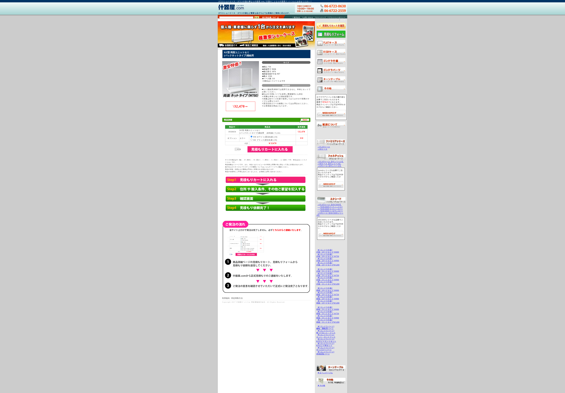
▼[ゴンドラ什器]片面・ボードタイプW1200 (327, 264)
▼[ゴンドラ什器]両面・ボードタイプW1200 (327, 302)
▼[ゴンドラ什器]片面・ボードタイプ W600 (327, 251)
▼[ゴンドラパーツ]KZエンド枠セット (325, 344)
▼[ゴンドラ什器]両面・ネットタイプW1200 (327, 321)
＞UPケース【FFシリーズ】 (330, 166)
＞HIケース (322, 149)
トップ (342, 20)
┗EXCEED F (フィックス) (330, 207)
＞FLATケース (324, 147)
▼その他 (321, 385)
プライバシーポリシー (337, 17)
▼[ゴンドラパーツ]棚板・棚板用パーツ (325, 327)
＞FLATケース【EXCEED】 (330, 205)
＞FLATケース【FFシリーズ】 (331, 162)
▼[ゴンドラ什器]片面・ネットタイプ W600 (327, 270)
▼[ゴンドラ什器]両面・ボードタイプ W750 (327, 293)
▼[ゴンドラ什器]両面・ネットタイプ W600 (327, 308)
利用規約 (226, 298)
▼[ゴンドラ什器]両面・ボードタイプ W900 (327, 298)
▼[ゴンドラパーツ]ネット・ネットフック (325, 336)
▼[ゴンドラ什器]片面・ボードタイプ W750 (327, 255)
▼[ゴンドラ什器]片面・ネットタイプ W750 (327, 274)
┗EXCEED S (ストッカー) (330, 209)
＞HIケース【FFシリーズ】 (329, 164)
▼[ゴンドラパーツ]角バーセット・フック (325, 332)
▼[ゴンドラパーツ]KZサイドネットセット (326, 340)
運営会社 (297, 17)
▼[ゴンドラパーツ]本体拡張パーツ (325, 353)
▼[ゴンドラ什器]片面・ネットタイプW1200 (327, 283)
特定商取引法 (237, 298)
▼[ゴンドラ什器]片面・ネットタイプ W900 (327, 279)
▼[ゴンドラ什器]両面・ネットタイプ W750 (327, 313)
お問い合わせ (308, 17)
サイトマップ (321, 17)
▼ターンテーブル (325, 373)
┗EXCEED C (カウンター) (330, 211)
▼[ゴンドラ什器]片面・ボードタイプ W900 (327, 260)
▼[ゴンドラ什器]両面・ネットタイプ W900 (327, 317)
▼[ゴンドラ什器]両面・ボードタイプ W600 (327, 289)
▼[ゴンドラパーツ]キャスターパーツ (325, 349)
